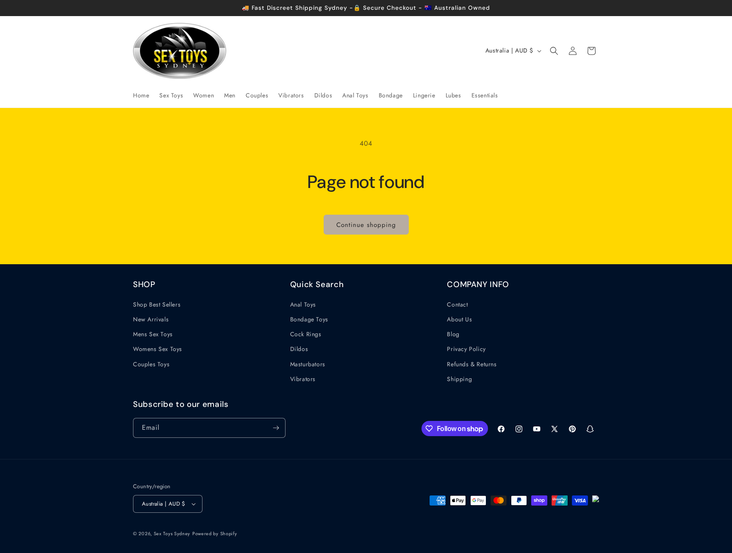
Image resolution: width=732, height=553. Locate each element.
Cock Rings (306, 334)
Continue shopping (366, 224)
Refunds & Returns (471, 364)
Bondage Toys (309, 319)
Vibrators (303, 379)
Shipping (459, 379)
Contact (457, 304)
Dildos (299, 349)
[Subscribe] (275, 428)
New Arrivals (151, 319)
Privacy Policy (466, 349)
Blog (453, 334)
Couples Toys (151, 364)
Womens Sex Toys (157, 349)
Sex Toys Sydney (172, 533)
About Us (459, 319)
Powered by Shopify (214, 533)
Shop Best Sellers (156, 304)
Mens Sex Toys (153, 334)
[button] (554, 50)
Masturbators (307, 364)
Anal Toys (303, 304)
